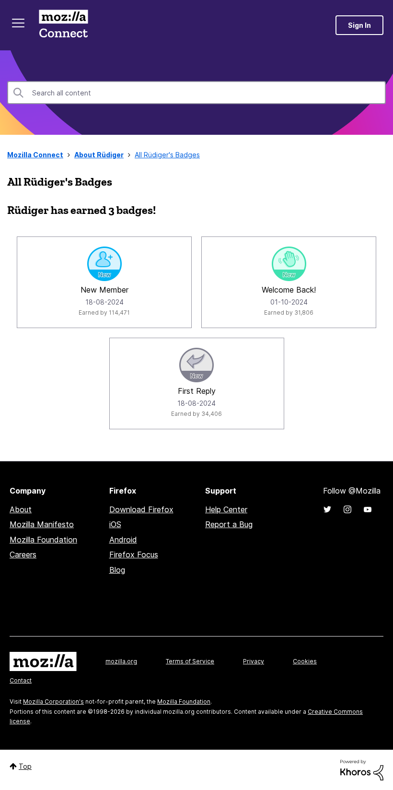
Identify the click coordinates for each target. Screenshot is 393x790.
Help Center (226, 509)
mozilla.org (121, 661)
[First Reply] (196, 365)
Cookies (305, 661)
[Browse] (18, 23)
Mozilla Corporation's (53, 701)
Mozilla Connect (63, 25)
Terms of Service (190, 661)
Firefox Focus (133, 554)
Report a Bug (229, 524)
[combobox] (196, 92)
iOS (115, 524)
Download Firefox (141, 509)
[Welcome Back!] (289, 264)
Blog (117, 570)
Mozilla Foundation (43, 539)
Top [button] (25, 766)
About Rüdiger (99, 155)
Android (123, 539)
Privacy (253, 661)
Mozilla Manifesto (42, 524)
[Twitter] (327, 509)
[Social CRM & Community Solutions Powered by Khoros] (361, 769)
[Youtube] (367, 509)
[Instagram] (347, 509)
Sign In (359, 25)
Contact (21, 680)
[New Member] (104, 264)
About (21, 509)
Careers (23, 554)
